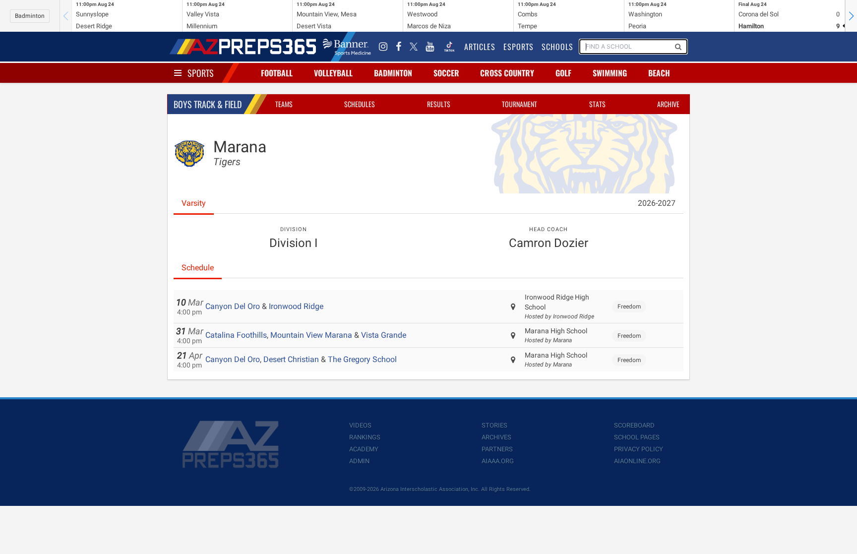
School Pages (637, 437)
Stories (494, 425)
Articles (479, 47)
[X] (414, 47)
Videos (360, 425)
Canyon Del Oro (232, 306)
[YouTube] (430, 46)
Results (438, 104)
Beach (659, 73)
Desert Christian (291, 359)
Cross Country (507, 73)
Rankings (364, 437)
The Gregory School (362, 359)
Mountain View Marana (311, 335)
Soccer (446, 73)
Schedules (359, 104)
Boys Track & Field (208, 104)
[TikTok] (449, 47)
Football (277, 73)
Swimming (610, 73)
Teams (284, 104)
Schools (557, 47)
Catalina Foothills (236, 335)
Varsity (194, 203)
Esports (518, 47)
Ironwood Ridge (296, 306)
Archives (496, 437)
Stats (597, 104)
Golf (563, 73)
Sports (200, 72)
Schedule (198, 267)
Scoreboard (634, 425)
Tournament (519, 104)
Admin (359, 461)
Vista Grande (383, 335)
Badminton (30, 15)
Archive (668, 104)
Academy (363, 449)
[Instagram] (383, 46)
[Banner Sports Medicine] (347, 46)
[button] (851, 16)
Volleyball (333, 73)
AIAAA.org (498, 461)
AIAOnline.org (637, 461)
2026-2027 (656, 203)
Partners (497, 449)
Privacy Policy (638, 449)
